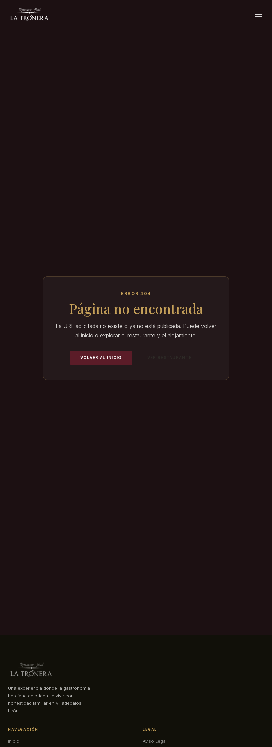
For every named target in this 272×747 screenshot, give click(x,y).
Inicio (13, 741)
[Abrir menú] (258, 14)
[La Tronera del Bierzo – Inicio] (29, 14)
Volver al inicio (101, 357)
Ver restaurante (169, 357)
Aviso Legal (155, 741)
